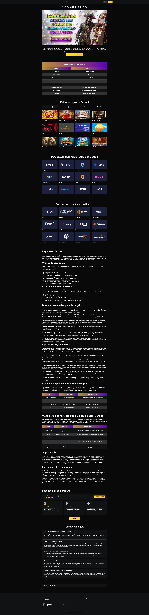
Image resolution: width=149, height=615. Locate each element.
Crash (81, 106)
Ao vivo (65, 106)
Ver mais (74, 518)
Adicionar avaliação (100, 496)
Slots (98, 106)
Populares (49, 106)
